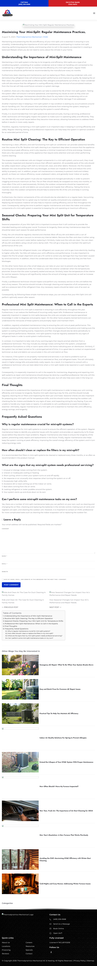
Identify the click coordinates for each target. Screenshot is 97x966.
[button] (94, 13)
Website (5, 571)
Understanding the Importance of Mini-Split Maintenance (28, 616)
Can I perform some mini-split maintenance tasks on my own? (30, 638)
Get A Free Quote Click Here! (73, 3)
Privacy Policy (80, 961)
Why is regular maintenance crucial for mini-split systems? (29, 631)
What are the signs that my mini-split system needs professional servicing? (35, 636)
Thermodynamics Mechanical (29, 37)
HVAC (45, 37)
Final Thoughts (11, 626)
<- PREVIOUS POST (10, 607)
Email (4, 563)
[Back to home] (7, 13)
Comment (5, 528)
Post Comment (11, 585)
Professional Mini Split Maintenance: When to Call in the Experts (31, 624)
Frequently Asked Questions (16, 629)
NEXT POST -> (55, 607)
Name (4, 556)
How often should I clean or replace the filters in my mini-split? (30, 633)
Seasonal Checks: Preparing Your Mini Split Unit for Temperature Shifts (34, 621)
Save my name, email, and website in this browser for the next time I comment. (35, 579)
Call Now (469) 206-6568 (24, 3)
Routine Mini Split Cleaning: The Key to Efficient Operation (29, 618)
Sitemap (90, 961)
